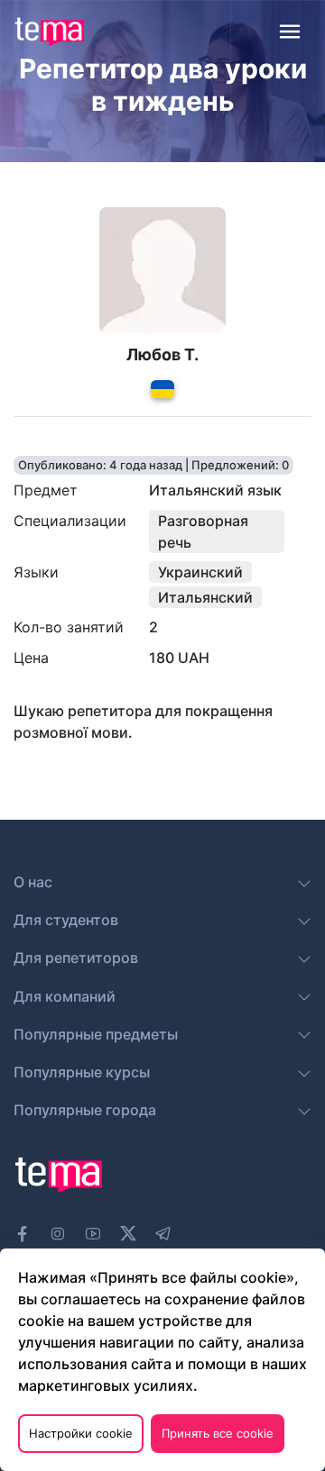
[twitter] (128, 1231)
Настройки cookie (81, 1433)
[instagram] (58, 1234)
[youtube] (93, 1234)
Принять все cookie (218, 1433)
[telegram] (163, 1234)
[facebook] (23, 1234)
